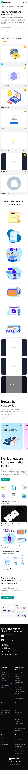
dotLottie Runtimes (20, 728)
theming (10, 30)
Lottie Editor (4, 680)
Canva (16, 674)
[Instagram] (11, 761)
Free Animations (5, 685)
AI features (18, 730)
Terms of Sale (18, 746)
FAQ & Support (19, 717)
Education (17, 708)
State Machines (19, 723)
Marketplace (4, 687)
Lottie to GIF (18, 689)
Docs (16, 705)
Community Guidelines (20, 751)
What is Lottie (18, 712)
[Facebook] (8, 761)
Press (2, 742)
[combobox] (9, 38)
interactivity (4, 30)
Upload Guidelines (19, 753)
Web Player (18, 680)
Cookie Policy (18, 748)
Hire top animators (7, 597)
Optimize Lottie (19, 696)
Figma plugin (4, 674)
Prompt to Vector (19, 682)
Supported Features (20, 726)
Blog (16, 710)
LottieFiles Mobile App (6, 683)
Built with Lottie (5, 712)
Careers (3, 746)
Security (17, 742)
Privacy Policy (18, 739)
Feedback (3, 740)
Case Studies (4, 705)
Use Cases (3, 708)
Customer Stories (5, 710)
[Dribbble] (19, 761)
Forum (16, 714)
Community (18, 721)
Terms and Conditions (20, 744)
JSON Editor (18, 694)
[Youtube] (17, 761)
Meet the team (4, 744)
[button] (14, 27)
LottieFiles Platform (6, 670)
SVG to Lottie (18, 687)
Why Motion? (4, 714)
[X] (14, 761)
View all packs (5, 479)
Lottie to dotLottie (20, 691)
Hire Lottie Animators (6, 689)
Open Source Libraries (20, 698)
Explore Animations (6, 692)
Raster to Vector (19, 685)
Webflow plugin (19, 672)
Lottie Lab (17, 719)
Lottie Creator (4, 672)
